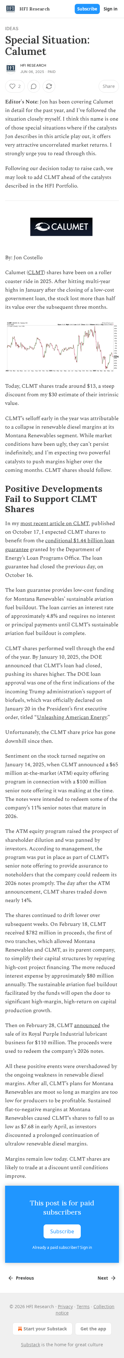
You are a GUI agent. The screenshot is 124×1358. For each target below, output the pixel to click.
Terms (83, 1306)
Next (103, 1278)
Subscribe (87, 9)
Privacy (65, 1306)
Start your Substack (45, 1329)
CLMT (36, 272)
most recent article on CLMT (54, 523)
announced (87, 1025)
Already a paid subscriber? (62, 1247)
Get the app (93, 1329)
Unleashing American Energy (72, 717)
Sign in (111, 9)
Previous (25, 1278)
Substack (30, 1345)
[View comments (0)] (33, 86)
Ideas (11, 28)
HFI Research (33, 65)
